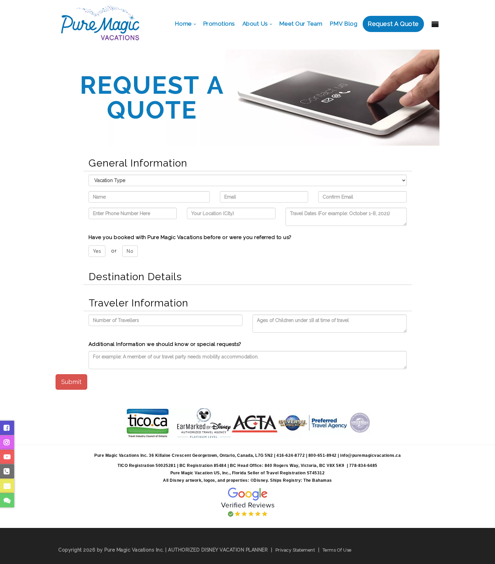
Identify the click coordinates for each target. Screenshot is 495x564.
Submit (71, 381)
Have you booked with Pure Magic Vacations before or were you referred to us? (190, 237)
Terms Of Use (337, 550)
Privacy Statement (295, 550)
